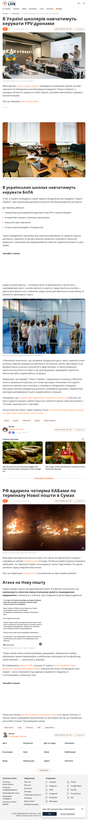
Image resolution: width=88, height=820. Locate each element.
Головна (5, 13)
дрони (37, 420)
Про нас (27, 782)
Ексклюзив (7, 752)
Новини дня (15, 13)
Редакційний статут (11, 793)
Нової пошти (31, 561)
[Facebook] (13, 432)
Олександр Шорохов (18, 736)
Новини (16, 9)
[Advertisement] (42, 114)
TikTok (73, 782)
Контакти (28, 788)
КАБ (38, 727)
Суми (20, 727)
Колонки (50, 9)
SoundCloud (76, 793)
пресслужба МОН (30, 101)
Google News (76, 786)
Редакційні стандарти (7, 797)
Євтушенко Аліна (16, 429)
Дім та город (49, 743)
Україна (8, 9)
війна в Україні (49, 420)
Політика (69, 761)
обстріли (29, 727)
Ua (78, 3)
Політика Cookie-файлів (10, 803)
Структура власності (32, 795)
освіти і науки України (28, 85)
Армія (24, 9)
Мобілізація (70, 752)
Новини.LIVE (29, 573)
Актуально (28, 743)
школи (16, 420)
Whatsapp (53, 801)
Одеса (46, 761)
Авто (5, 743)
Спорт (41, 9)
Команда (28, 798)
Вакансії (27, 785)
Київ (25, 752)
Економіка (33, 9)
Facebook (53, 797)
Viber (51, 790)
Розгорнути (44, 770)
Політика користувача (8, 783)
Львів (46, 752)
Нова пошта (8, 727)
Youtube (52, 782)
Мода (5, 761)
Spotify (73, 790)
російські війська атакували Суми (39, 714)
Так (49, 814)
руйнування (49, 727)
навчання (26, 420)
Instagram (53, 793)
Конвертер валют (31, 804)
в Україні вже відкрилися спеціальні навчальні (43, 397)
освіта (6, 420)
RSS (72, 797)
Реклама (27, 791)
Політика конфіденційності (10, 788)
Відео (60, 9)
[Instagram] (10, 432)
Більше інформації (68, 814)
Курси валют (29, 801)
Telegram (53, 786)
